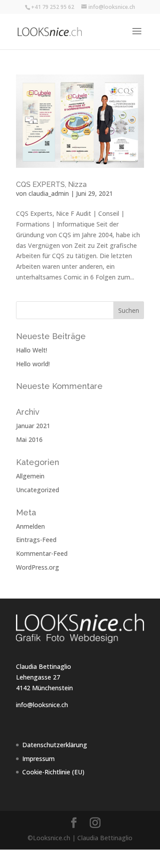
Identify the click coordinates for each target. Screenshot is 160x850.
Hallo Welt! (31, 350)
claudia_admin (48, 193)
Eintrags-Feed (36, 539)
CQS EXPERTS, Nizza (51, 184)
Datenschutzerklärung (54, 745)
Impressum (38, 758)
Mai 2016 (29, 439)
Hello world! (33, 364)
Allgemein (30, 476)
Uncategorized (37, 490)
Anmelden (30, 526)
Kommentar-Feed (42, 553)
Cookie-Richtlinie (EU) (53, 772)
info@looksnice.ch (42, 704)
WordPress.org (37, 567)
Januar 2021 (33, 425)
